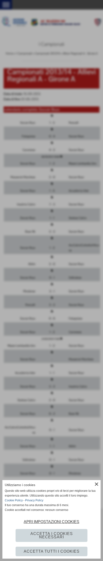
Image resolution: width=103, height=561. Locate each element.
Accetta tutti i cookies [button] (52, 551)
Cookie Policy (14, 500)
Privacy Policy (34, 500)
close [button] (96, 484)
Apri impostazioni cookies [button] (51, 522)
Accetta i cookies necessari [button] (51, 535)
